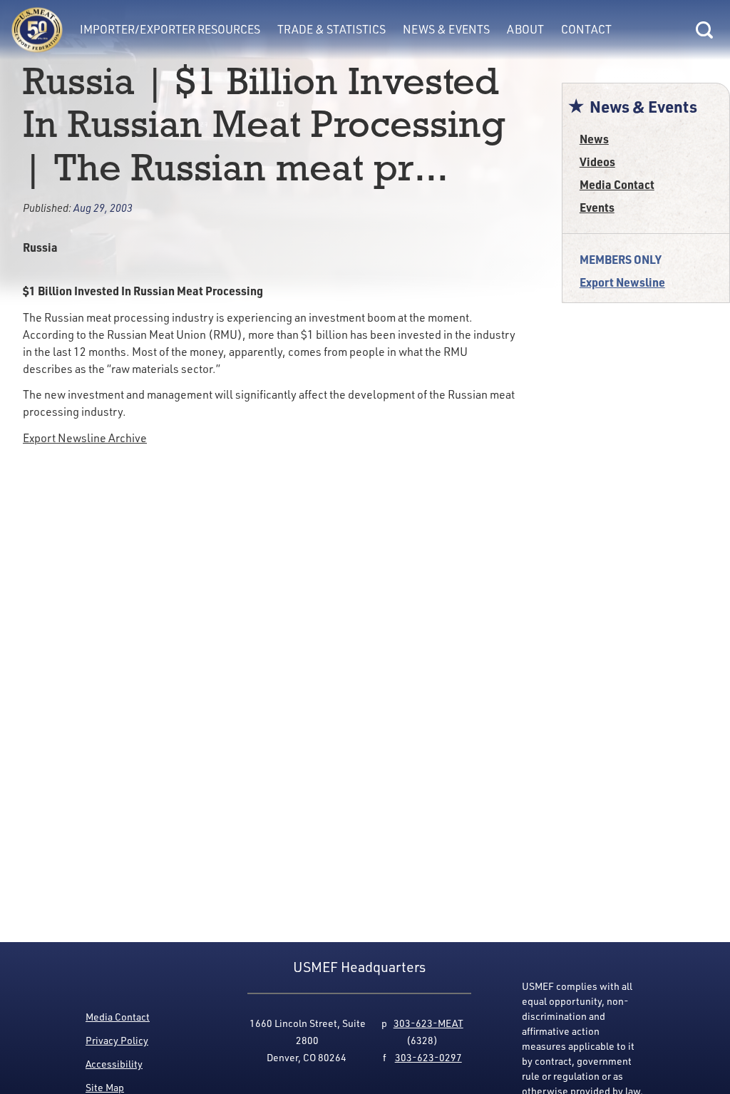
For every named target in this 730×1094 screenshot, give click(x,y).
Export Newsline (622, 282)
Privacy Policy (117, 1040)
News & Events (446, 29)
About (525, 29)
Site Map (105, 1087)
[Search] (704, 30)
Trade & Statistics (331, 29)
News (594, 138)
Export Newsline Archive (85, 438)
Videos (597, 161)
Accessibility (114, 1064)
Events (597, 207)
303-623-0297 (428, 1057)
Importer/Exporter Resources (170, 29)
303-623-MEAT (428, 1023)
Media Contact (617, 184)
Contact (586, 29)
